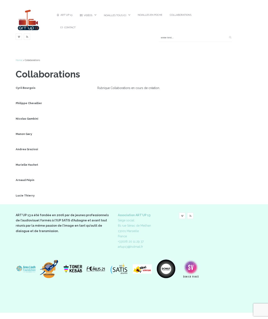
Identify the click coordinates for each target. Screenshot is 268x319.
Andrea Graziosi (27, 149)
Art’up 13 (66, 14)
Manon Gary (24, 134)
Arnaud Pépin (25, 180)
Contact (70, 27)
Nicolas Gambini (27, 118)
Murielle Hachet (27, 164)
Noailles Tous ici (115, 15)
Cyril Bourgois (25, 87)
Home (19, 60)
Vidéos (88, 15)
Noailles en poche (150, 14)
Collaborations (180, 14)
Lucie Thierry (25, 195)
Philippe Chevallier (29, 103)
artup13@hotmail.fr (130, 246)
